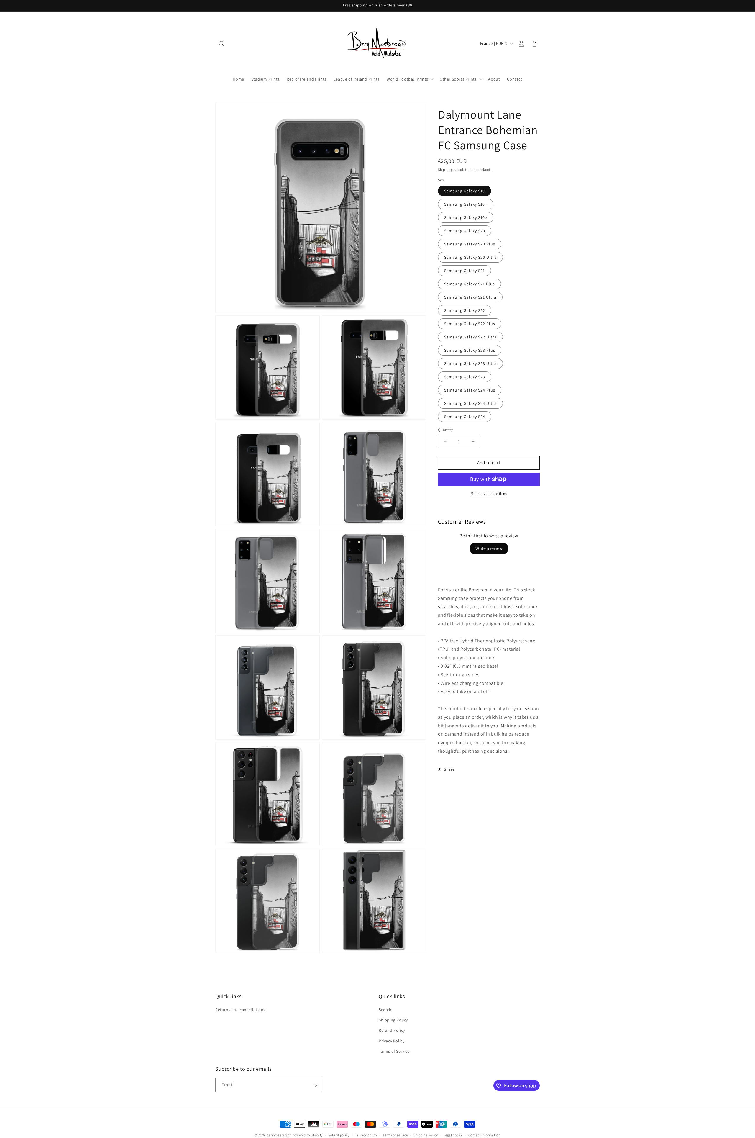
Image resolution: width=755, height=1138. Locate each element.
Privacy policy (366, 1135)
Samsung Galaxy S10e (465, 217)
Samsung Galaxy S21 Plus (469, 283)
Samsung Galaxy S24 (464, 416)
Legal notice (453, 1135)
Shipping (445, 169)
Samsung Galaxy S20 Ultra (470, 257)
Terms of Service (394, 1051)
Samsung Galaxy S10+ (465, 204)
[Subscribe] (314, 1085)
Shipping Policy (393, 1020)
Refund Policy (392, 1030)
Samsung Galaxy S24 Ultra (470, 403)
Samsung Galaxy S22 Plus (469, 323)
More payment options (489, 493)
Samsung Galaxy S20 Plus (469, 244)
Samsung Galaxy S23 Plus (469, 350)
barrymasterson (279, 1135)
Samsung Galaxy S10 (464, 191)
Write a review (489, 548)
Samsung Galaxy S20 (464, 230)
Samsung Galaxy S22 (464, 310)
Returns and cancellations (240, 1009)
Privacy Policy (391, 1041)
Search (385, 1009)
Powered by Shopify (307, 1135)
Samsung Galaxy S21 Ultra (470, 297)
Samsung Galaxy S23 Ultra (470, 363)
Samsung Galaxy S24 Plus (469, 390)
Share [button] (449, 769)
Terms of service (395, 1135)
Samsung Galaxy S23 (464, 376)
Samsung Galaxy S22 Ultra (470, 337)
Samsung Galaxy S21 (464, 270)
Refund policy (339, 1135)
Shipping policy (425, 1135)
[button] (221, 43)
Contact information (484, 1135)
